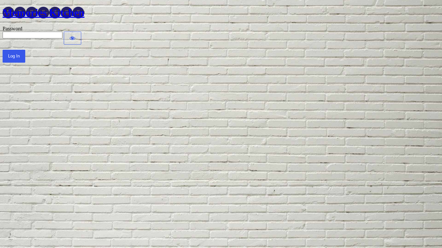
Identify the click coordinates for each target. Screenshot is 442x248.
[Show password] (72, 38)
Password (12, 28)
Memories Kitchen (43, 12)
